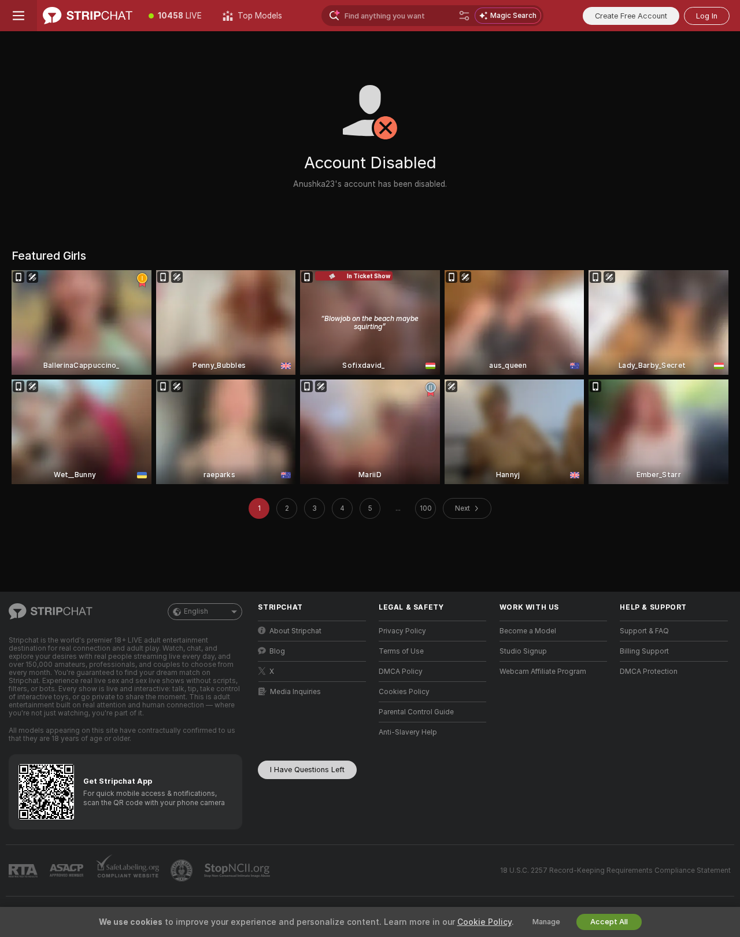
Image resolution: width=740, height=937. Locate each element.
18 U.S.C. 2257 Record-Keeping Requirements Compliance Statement (615, 870)
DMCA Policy (401, 671)
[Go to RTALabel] (24, 871)
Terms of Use (401, 651)
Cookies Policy (404, 692)
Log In (706, 16)
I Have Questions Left (307, 769)
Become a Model (528, 631)
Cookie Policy (484, 922)
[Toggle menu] (18, 15)
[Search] (464, 16)
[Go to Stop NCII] (238, 870)
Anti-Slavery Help (408, 732)
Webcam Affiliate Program (543, 671)
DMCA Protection (649, 671)
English (196, 611)
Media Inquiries (295, 692)
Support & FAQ (644, 631)
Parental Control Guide (416, 712)
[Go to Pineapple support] (183, 870)
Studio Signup (523, 651)
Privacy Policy (402, 631)
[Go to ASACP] (67, 870)
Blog (277, 651)
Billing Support (644, 651)
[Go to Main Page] (87, 15)
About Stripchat (295, 631)
